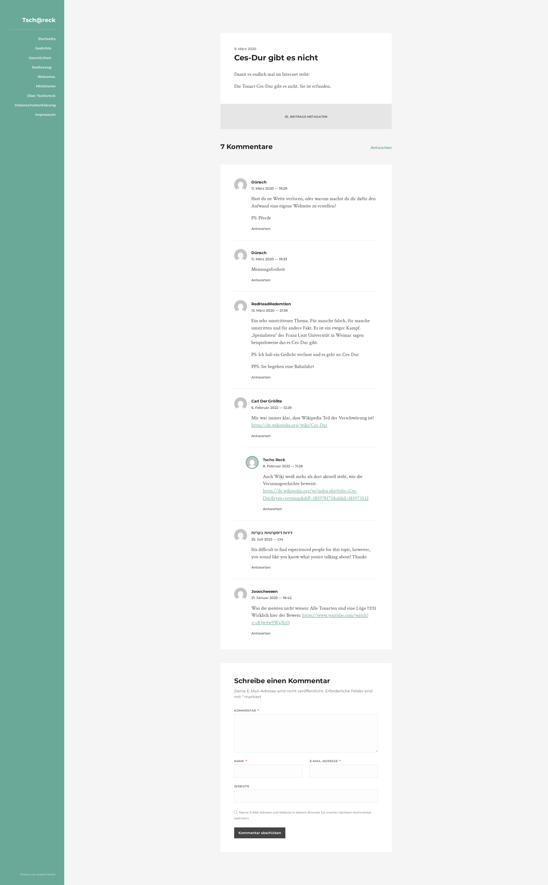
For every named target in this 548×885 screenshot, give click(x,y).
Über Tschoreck (41, 96)
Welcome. (46, 76)
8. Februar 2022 (283, 466)
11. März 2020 (269, 188)
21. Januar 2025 (271, 598)
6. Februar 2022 (271, 407)
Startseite (47, 39)
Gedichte (43, 48)
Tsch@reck (39, 20)
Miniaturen (46, 86)
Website (241, 786)
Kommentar (246, 710)
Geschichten (40, 58)
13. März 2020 (269, 310)
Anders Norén (46, 874)
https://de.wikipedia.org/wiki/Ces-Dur (289, 425)
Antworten (381, 147)
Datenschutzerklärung (35, 105)
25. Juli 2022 (267, 539)
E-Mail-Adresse (325, 761)
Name (240, 761)
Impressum (45, 114)
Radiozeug (41, 67)
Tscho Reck (274, 459)
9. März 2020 (245, 49)
